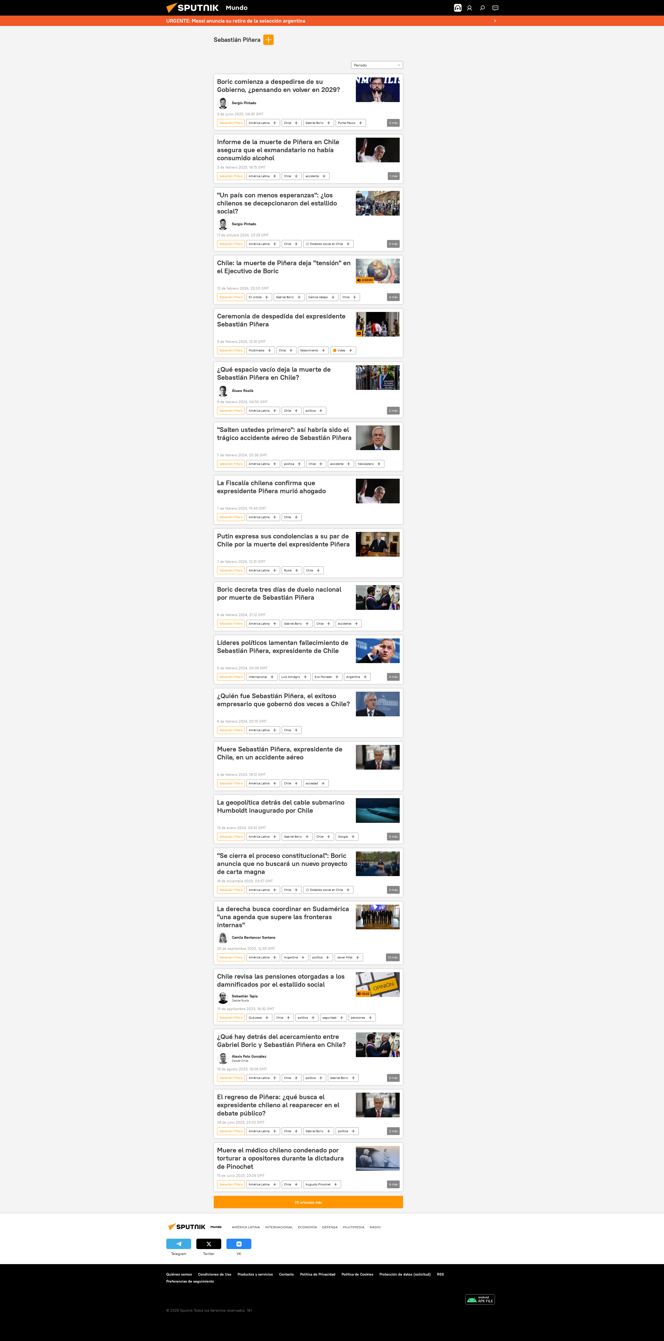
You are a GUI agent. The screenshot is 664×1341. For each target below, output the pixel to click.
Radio (375, 1227)
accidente (312, 176)
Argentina (353, 677)
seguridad (329, 1017)
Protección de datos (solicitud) (405, 1274)
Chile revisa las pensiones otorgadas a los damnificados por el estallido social (281, 980)
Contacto (286, 1274)
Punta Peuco (346, 123)
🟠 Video (339, 350)
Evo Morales (323, 677)
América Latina (259, 123)
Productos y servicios (255, 1274)
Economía (307, 1227)
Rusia (288, 570)
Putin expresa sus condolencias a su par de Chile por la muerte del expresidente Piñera (283, 540)
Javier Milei (344, 957)
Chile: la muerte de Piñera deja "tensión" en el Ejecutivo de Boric (284, 267)
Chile (287, 123)
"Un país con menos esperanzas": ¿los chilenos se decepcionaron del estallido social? (277, 203)
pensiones (358, 1017)
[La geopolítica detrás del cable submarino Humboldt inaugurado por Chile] (378, 810)
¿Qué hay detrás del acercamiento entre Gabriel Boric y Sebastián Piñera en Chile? (281, 1040)
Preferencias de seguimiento (190, 1281)
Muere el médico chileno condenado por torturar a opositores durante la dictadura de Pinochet (280, 1158)
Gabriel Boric (314, 123)
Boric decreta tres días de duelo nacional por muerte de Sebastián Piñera (279, 593)
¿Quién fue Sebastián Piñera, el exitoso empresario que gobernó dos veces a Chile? (283, 700)
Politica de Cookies (357, 1274)
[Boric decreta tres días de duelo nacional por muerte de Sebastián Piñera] (378, 597)
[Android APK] (480, 1300)
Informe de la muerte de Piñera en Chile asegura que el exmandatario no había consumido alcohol (278, 150)
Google (343, 836)
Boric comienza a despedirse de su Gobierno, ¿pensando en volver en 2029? (278, 85)
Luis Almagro (290, 677)
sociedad (312, 783)
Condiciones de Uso (214, 1274)
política (311, 410)
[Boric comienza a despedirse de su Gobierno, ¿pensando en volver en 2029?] (378, 89)
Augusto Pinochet (318, 1184)
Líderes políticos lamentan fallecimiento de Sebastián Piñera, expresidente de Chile (282, 646)
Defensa (330, 1227)
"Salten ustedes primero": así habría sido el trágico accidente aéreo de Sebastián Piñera (284, 433)
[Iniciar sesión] (469, 8)
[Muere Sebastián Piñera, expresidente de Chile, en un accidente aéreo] (378, 757)
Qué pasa (255, 1017)
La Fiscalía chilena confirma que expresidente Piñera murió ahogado (271, 487)
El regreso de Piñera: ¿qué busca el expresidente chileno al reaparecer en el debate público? (278, 1105)
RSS (440, 1274)
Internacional (258, 677)
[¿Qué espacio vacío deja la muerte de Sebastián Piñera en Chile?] (378, 377)
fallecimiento (309, 350)
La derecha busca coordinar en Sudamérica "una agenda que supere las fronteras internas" (283, 917)
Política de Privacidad (317, 1274)
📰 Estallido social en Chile (324, 244)
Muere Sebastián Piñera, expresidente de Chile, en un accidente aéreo (279, 753)
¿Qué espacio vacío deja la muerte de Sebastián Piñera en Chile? (274, 373)
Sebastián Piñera (237, 39)
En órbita (255, 297)
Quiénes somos (179, 1274)
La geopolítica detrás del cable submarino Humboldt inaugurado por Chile (280, 806)
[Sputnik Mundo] (194, 14)
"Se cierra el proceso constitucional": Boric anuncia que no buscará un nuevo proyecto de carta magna (282, 863)
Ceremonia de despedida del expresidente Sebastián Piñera (281, 320)
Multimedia (256, 350)
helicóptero (366, 464)
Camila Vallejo (318, 297)
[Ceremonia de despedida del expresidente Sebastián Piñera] (378, 324)
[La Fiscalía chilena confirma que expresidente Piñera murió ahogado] (378, 491)
